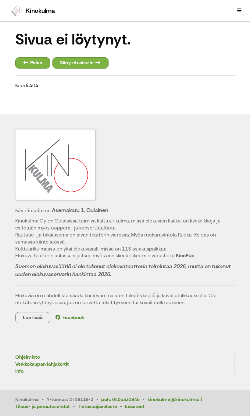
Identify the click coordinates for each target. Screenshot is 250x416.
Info (19, 371)
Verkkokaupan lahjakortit (42, 364)
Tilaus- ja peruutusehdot (42, 406)
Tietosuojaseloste (97, 406)
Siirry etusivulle (77, 62)
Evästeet (135, 406)
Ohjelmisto (27, 357)
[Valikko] (239, 10)
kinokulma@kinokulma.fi (175, 399)
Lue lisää (33, 317)
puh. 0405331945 (120, 399)
